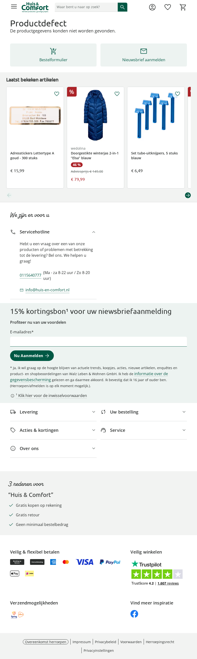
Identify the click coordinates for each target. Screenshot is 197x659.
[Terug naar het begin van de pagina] (192, 625)
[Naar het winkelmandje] (183, 7)
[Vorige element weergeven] (9, 195)
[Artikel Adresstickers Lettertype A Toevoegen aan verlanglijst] (57, 94)
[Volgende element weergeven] (188, 195)
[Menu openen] (14, 7)
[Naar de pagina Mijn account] (152, 7)
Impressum (82, 642)
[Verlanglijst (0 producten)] (168, 7)
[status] (85, 7)
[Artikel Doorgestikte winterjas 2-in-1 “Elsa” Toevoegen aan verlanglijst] (117, 94)
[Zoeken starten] (122, 7)
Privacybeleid (105, 642)
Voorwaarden (131, 642)
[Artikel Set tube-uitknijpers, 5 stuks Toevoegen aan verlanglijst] (177, 94)
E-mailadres (20, 332)
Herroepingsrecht (160, 642)
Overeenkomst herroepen (45, 642)
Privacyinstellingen (99, 650)
